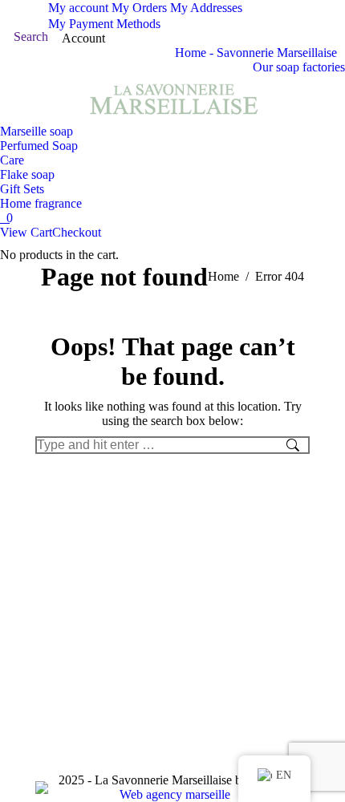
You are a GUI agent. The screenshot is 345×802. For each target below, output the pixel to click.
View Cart (26, 232)
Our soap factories (299, 67)
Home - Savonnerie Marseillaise (256, 52)
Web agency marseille (175, 794)
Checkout (76, 232)
